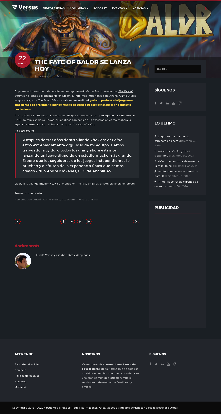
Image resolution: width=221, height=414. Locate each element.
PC (62, 76)
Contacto (21, 370)
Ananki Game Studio (46, 199)
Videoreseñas (54, 8)
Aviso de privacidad (27, 364)
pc (63, 199)
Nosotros (20, 381)
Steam (131, 183)
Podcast (100, 8)
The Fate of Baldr (87, 199)
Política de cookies (27, 375)
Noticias (139, 8)
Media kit (21, 387)
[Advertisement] (77, 314)
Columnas (78, 8)
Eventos (119, 8)
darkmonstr (44, 76)
